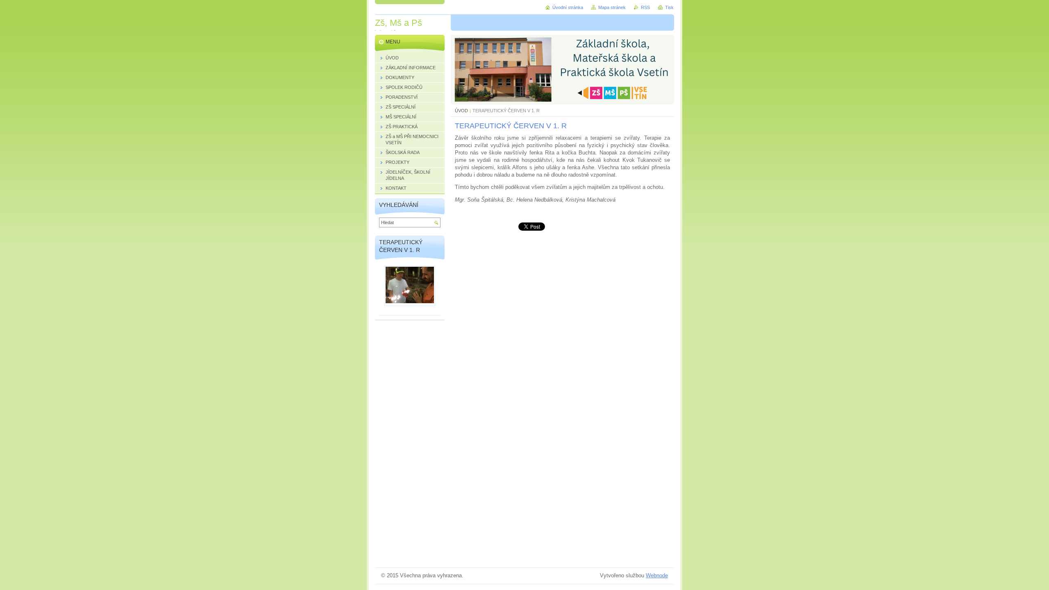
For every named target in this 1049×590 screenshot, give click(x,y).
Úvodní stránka (567, 7)
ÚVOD (461, 110)
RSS (645, 7)
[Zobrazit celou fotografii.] (409, 286)
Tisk (669, 7)
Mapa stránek (612, 7)
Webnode (657, 575)
